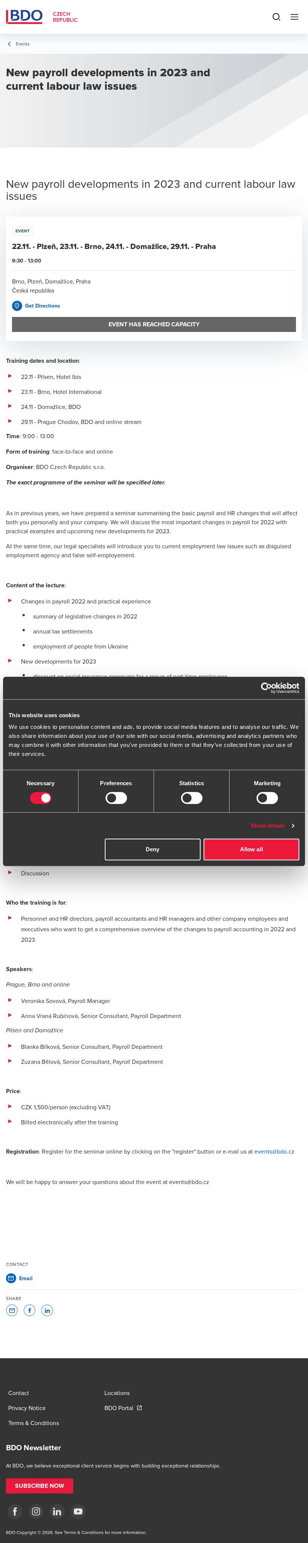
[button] (36, 306)
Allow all (251, 849)
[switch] (116, 798)
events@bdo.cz (274, 1151)
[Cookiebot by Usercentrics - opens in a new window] (266, 688)
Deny (152, 849)
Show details (268, 825)
